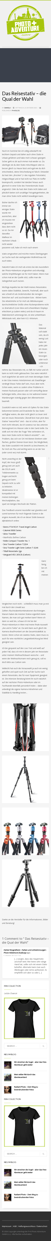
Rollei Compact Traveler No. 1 (16, 540)
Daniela (7, 108)
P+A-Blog (16, 110)
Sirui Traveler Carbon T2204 (15, 544)
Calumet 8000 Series (12, 530)
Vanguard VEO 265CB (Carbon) (16, 554)
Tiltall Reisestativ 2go (12, 551)
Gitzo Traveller (9, 533)
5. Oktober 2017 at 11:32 (12, 955)
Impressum (6, 1226)
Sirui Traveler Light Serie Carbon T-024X (20, 547)
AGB (15, 1226)
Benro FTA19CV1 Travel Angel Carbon (20, 527)
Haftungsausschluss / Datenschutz (32, 1226)
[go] (43, 1046)
